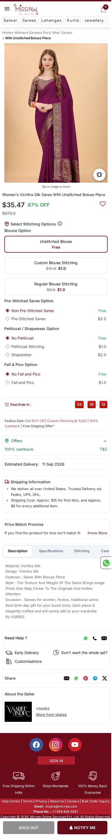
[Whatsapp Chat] (105, 563)
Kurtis (73, 20)
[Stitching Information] (59, 224)
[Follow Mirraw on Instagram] (56, 745)
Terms (28, 801)
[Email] (104, 638)
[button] (45, 177)
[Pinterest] (85, 678)
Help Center (11, 801)
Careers (73, 801)
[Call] (94, 638)
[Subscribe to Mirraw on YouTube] (75, 745)
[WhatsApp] (85, 638)
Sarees (29, 20)
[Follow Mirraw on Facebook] (36, 745)
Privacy (41, 801)
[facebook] (95, 678)
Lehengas (51, 20)
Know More (97, 533)
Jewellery (94, 20)
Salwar (10, 20)
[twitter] (104, 678)
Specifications (51, 551)
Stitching (81, 551)
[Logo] (26, 9)
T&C (103, 449)
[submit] (103, 203)
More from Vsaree (51, 714)
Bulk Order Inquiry (96, 801)
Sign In (56, 761)
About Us (57, 801)
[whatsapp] (76, 678)
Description (17, 551)
